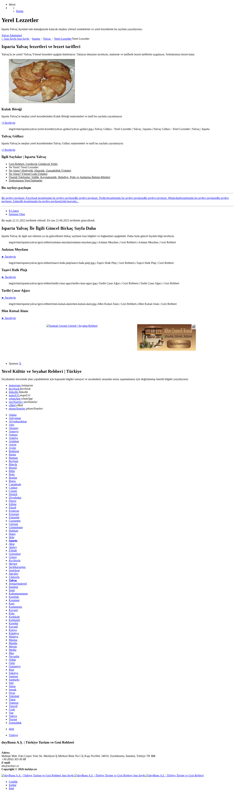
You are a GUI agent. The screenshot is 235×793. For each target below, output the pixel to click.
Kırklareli (14, 620)
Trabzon (13, 702)
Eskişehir (14, 517)
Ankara (13, 434)
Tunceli (13, 706)
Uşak (12, 709)
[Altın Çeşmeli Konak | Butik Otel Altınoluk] (166, 349)
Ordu (12, 663)
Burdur (13, 477)
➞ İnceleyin (8, 122)
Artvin (12, 444)
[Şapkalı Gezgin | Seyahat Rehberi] (71, 325)
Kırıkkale (14, 616)
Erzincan (14, 510)
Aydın (12, 447)
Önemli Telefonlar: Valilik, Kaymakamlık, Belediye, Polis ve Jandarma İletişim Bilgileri (59, 177)
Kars (11, 603)
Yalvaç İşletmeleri (11, 35)
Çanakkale (15, 484)
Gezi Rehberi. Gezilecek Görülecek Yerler (33, 164)
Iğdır (11, 537)
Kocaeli (13, 626)
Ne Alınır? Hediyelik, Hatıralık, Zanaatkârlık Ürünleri (40, 170)
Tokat (12, 699)
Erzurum (14, 514)
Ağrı (11, 424)
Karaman (14, 600)
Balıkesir (14, 451)
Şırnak (12, 689)
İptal (11, 788)
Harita (19, 11)
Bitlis (12, 471)
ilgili (11, 728)
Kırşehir (13, 623)
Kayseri (13, 610)
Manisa (13, 639)
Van (11, 712)
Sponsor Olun (17, 214)
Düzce (12, 500)
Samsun (13, 676)
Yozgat (13, 719)
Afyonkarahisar (18, 421)
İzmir (12, 590)
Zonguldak (15, 722)
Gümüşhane (16, 527)
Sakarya (13, 673)
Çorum (13, 490)
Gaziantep (15, 520)
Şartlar (12, 785)
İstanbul (13, 586)
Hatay (12, 534)
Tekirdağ (14, 696)
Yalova (13, 716)
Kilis (11, 613)
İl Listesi (14, 210)
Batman (13, 457)
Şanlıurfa (14, 679)
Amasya (13, 431)
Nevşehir (14, 656)
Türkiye (13, 735)
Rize (11, 669)
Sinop (12, 686)
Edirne (13, 504)
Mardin (13, 643)
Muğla (12, 649)
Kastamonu (15, 606)
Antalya (13, 438)
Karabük (14, 596)
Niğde (12, 659)
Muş (11, 653)
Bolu (12, 474)
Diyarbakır (15, 497)
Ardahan (14, 441)
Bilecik (13, 464)
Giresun (13, 524)
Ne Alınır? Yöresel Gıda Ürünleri (28, 173)
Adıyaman (15, 418)
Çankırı (13, 487)
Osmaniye (15, 666)
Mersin (13, 646)
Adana (13, 414)
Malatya (13, 636)
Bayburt (13, 461)
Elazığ (12, 507)
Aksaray (14, 428)
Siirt (11, 682)
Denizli (13, 494)
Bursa (12, 481)
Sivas (12, 692)
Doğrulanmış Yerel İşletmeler (25, 180)
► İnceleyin (8, 256)
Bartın (12, 454)
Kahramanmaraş (18, 593)
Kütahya (14, 633)
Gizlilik (13, 781)
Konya (13, 630)
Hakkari (13, 530)
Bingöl (13, 467)
